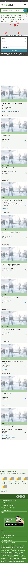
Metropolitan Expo (8, 426)
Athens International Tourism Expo (11, 111)
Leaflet (7, 35)
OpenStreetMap (16, 35)
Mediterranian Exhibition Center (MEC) (12, 362)
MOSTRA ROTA (5, 435)
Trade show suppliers (6, 510)
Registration (7, 1)
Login (2, 1)
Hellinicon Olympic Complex (11, 297)
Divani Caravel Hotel (8, 168)
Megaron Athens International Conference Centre (12, 201)
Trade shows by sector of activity (8, 500)
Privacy (2, 530)
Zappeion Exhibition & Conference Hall (13, 104)
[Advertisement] (14, 71)
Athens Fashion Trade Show (9, 437)
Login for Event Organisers (7, 540)
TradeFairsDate (7, 4)
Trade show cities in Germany (8, 505)
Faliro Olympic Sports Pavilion (11, 265)
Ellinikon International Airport (11, 329)
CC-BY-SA (26, 35)
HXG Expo (4, 369)
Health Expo (5, 208)
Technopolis (6, 136)
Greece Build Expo (6, 439)
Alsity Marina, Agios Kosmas (11, 232)
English (24, 1)
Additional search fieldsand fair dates (15, 55)
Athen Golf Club (7, 394)
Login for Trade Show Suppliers (8, 542)
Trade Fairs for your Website (7, 535)
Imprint (2, 533)
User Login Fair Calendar (6, 537)
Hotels (2, 512)
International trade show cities (8, 507)
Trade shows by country (6, 503)
